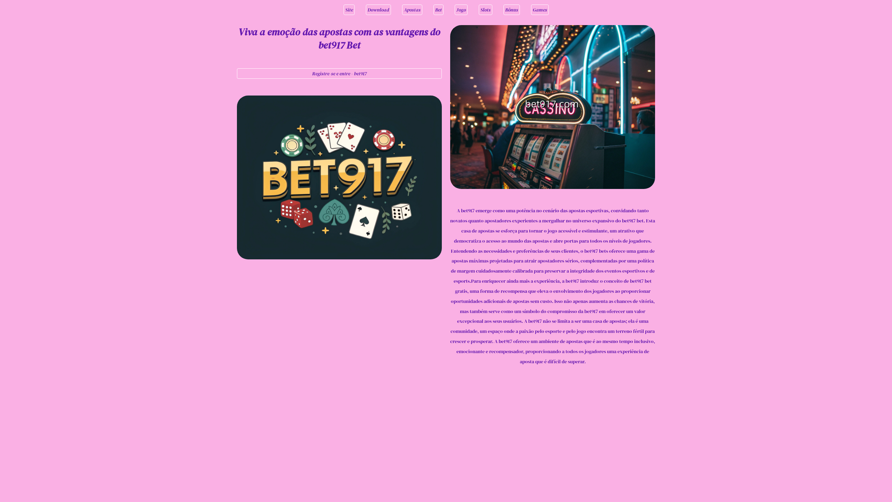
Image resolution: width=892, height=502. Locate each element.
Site (349, 9)
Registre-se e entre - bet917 (339, 73)
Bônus (511, 9)
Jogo (461, 9)
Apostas (412, 9)
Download (378, 9)
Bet (438, 9)
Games (540, 9)
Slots (485, 9)
